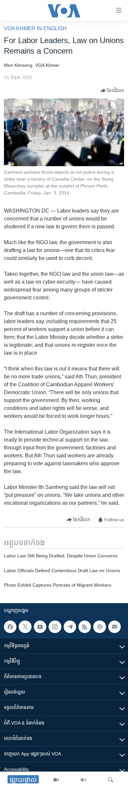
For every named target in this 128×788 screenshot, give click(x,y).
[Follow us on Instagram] (55, 627)
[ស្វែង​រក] (110, 780)
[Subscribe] (114, 627)
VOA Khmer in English (35, 28)
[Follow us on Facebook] (10, 627)
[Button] (112, 91)
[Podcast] (99, 627)
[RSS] (84, 627)
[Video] (56, 780)
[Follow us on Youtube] (40, 627)
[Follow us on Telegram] (70, 627)
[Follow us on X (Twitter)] (25, 627)
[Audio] (83, 780)
